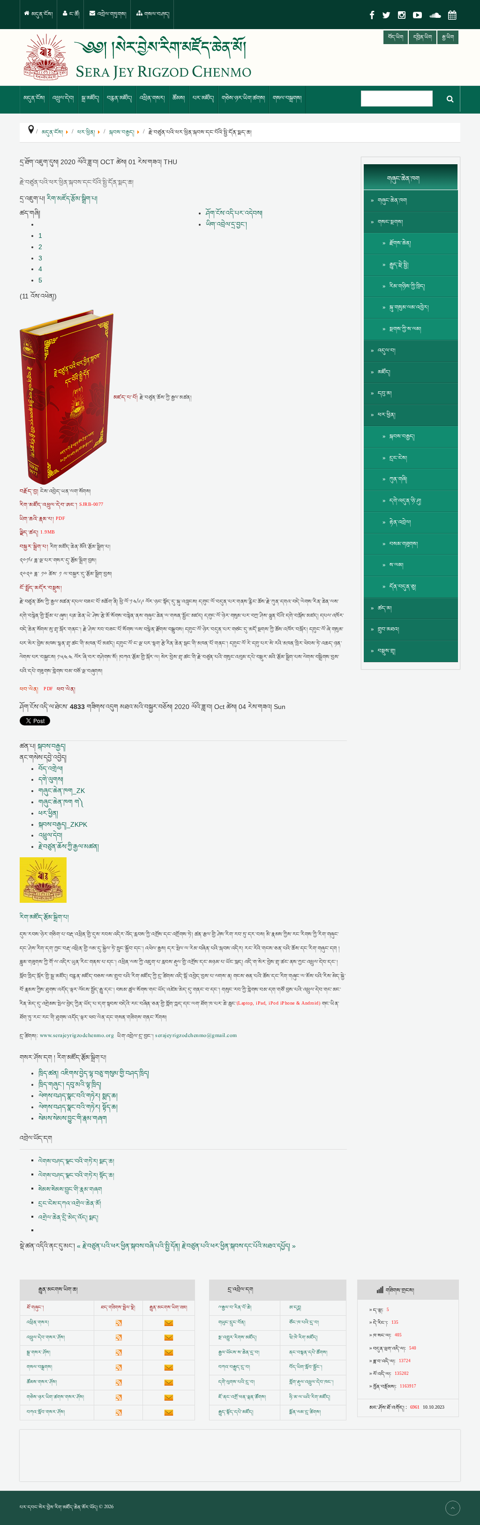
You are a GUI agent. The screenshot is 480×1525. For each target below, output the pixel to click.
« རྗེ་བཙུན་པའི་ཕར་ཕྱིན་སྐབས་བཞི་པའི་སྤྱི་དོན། (128, 1246)
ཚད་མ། (385, 608)
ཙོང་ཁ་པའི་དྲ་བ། (304, 1323)
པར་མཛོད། (203, 98)
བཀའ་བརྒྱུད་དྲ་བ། (234, 1367)
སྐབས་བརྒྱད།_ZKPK (62, 824)
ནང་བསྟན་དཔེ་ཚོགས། (308, 1353)
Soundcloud (435, 15)
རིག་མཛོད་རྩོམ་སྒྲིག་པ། (72, 198)
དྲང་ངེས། (398, 458)
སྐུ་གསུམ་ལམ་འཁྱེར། (409, 307)
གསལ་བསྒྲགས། (287, 98)
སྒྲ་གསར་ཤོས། (38, 1353)
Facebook (372, 15)
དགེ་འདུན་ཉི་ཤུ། (405, 500)
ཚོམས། (178, 98)
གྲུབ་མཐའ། (388, 629)
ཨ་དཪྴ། (295, 1308)
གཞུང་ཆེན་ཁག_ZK (61, 790)
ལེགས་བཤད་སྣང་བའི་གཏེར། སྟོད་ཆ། (78, 1107)
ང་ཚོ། (74, 14)
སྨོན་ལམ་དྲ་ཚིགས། (305, 1412)
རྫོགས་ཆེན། (400, 243)
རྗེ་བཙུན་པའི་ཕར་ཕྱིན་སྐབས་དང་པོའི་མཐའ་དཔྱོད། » (239, 1246)
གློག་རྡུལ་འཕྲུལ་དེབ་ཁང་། (311, 1382)
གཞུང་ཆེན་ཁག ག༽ (61, 802)
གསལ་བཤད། (156, 14)
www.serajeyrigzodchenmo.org (77, 1036)
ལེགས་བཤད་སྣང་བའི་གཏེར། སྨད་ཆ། (78, 1095)
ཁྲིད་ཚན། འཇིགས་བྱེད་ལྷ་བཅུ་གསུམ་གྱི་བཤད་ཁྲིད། (93, 1073)
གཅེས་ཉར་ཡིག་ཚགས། (243, 98)
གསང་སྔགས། (390, 222)
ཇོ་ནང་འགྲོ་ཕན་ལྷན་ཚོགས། (242, 1397)
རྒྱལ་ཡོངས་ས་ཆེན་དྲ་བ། (238, 1353)
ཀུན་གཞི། (398, 479)
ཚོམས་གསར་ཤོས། (42, 1382)
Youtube (417, 15)
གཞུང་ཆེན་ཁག (392, 200)
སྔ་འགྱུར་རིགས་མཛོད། (237, 1338)
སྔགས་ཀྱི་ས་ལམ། (405, 329)
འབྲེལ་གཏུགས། (111, 14)
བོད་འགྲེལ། (50, 768)
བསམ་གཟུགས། (404, 544)
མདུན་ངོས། (41, 14)
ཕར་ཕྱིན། (48, 813)
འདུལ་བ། (387, 350)
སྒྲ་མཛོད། (90, 98)
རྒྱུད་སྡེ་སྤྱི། (399, 264)
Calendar (452, 15)
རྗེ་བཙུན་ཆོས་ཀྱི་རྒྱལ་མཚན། (68, 846)
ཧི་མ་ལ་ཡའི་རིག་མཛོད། (309, 1397)
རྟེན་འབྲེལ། (400, 522)
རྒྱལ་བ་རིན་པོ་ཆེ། (236, 1308)
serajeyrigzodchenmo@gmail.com (196, 1036)
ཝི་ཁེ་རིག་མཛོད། (303, 1338)
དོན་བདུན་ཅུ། (403, 586)
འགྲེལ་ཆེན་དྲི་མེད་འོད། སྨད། (68, 1217)
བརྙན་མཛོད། (119, 98)
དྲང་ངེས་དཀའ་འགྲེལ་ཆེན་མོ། (69, 1203)
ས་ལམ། (397, 565)
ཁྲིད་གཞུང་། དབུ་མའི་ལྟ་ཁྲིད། (69, 1084)
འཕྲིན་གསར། (152, 98)
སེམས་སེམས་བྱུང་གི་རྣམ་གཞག (72, 1118)
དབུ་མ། (385, 393)
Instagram (401, 15)
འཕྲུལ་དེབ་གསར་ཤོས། (46, 1338)
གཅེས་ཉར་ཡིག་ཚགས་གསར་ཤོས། (55, 1397)
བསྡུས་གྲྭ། (387, 651)
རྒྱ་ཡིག (448, 37)
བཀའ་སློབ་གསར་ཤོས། (46, 1412)
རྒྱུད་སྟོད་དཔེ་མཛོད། (235, 1412)
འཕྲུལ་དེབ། (63, 98)
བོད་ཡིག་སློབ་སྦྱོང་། (305, 1367)
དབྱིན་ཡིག (422, 37)
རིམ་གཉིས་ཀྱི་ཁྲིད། (407, 286)
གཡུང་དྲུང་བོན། (231, 1323)
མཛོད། (384, 372)
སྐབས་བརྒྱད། (52, 746)
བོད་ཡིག (395, 37)
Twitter (386, 15)
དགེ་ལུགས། (50, 779)
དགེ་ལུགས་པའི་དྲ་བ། (236, 1382)
